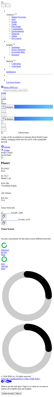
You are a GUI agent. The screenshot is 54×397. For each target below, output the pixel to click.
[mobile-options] (2, 122)
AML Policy (35, 379)
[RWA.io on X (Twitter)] (5, 382)
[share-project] (3, 110)
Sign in (18, 393)
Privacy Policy (24, 379)
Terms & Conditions (9, 379)
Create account (8, 393)
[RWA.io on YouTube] (10, 382)
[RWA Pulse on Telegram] (2, 382)
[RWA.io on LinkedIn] (7, 382)
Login (3, 93)
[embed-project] (3, 114)
